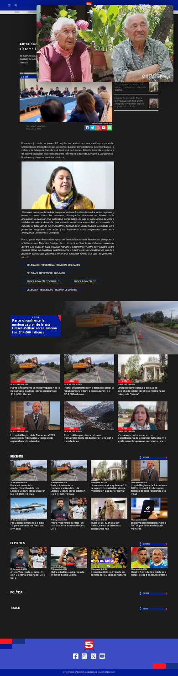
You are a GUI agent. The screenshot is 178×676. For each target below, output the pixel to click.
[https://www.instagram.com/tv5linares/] (98, 128)
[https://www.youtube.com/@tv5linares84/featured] (103, 128)
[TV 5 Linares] (16, 8)
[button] (53, 265)
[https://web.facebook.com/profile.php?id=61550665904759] (76, 665)
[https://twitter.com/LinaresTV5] (93, 665)
